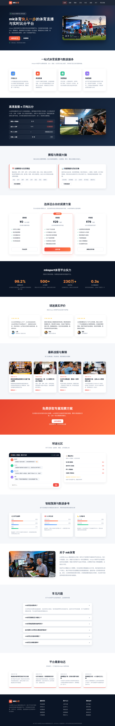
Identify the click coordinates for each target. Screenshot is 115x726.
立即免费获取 (57, 421)
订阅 (80, 2)
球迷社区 (65, 709)
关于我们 (88, 704)
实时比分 (42, 706)
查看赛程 (25, 38)
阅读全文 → (13, 390)
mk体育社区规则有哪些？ (57, 636)
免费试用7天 (14, 38)
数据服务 (88, 715)
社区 (85, 2)
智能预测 (42, 712)
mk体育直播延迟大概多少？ (57, 617)
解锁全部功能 (90, 249)
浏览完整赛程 (17, 184)
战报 (91, 2)
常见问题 (102, 2)
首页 (65, 2)
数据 (75, 2)
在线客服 (88, 709)
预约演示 (88, 706)
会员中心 (65, 706)
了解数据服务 (66, 184)
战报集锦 (65, 712)
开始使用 (24, 249)
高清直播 (42, 704)
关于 (96, 2)
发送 (56, 485)
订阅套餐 (42, 715)
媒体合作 (88, 712)
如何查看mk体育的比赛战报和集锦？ (57, 630)
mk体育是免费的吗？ (57, 605)
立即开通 (57, 249)
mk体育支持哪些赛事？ (57, 642)
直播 (70, 2)
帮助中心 (65, 715)
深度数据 (42, 709)
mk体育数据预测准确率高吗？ (57, 624)
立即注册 (65, 704)
